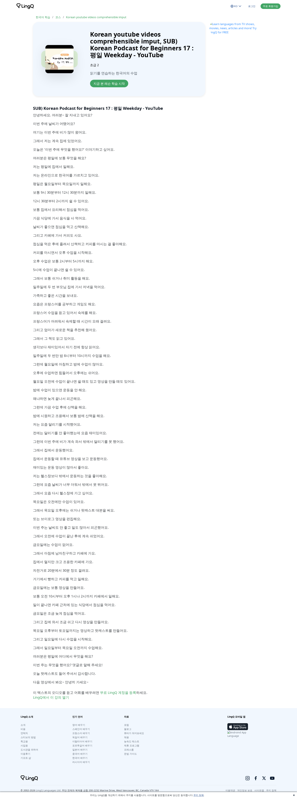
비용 (23, 729)
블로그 (127, 729)
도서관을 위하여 (29, 749)
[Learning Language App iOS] (237, 726)
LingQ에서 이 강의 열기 (51, 697)
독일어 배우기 (79, 737)
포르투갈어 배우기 (82, 745)
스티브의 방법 (28, 737)
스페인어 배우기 (81, 729)
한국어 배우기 (79, 757)
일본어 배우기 (79, 749)
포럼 (126, 724)
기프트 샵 (26, 757)
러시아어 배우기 (81, 762)
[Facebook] (256, 778)
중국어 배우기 (79, 753)
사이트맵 (259, 790)
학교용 (24, 741)
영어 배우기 (78, 724)
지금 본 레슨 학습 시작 (109, 83)
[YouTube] (272, 778)
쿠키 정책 (198, 795)
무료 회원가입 (270, 6)
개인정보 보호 (244, 790)
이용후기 (25, 753)
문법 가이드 (130, 753)
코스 (58, 17)
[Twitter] (264, 778)
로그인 (251, 6)
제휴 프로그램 (131, 745)
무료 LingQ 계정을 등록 (118, 692)
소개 (23, 724)
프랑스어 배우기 (81, 733)
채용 (126, 737)
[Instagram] (247, 778)
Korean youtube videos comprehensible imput (96, 17)
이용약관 (230, 790)
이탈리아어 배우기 (82, 741)
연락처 (24, 733)
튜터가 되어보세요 (134, 733)
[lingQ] (25, 6)
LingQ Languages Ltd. (48, 790)
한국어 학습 (43, 17)
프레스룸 (129, 749)
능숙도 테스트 (131, 741)
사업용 (24, 745)
